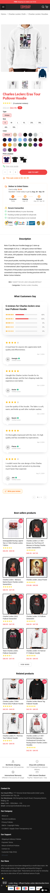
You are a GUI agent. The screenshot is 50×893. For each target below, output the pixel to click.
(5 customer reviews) (20, 103)
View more (25, 664)
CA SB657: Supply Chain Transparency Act (17, 829)
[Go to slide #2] (25, 85)
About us (5, 816)
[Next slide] (45, 48)
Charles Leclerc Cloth (17, 14)
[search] (43, 7)
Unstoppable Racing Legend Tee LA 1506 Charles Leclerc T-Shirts (13, 543)
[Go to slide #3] (37, 85)
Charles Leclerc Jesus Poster (36, 580)
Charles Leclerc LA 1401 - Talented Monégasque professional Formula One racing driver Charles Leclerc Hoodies (36, 740)
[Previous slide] (4, 48)
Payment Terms (7, 842)
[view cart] (46, 7)
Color (5, 131)
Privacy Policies (7, 822)
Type (4, 112)
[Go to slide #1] (12, 85)
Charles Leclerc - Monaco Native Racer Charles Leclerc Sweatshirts (13, 582)
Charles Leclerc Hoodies (38, 14)
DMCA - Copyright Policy (10, 825)
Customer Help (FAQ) (9, 852)
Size (4, 119)
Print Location (8, 154)
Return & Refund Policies (10, 845)
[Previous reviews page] (34, 497)
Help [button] (45, 890)
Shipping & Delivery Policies (11, 839)
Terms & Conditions (9, 819)
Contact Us (6, 849)
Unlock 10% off (5, 883)
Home (3, 14)
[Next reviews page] (45, 497)
